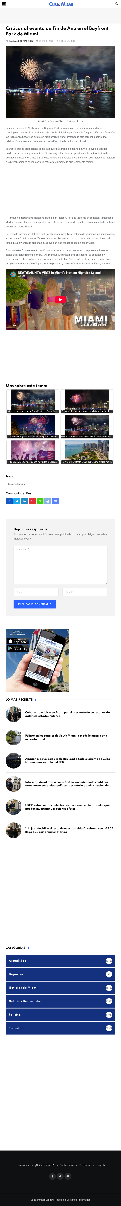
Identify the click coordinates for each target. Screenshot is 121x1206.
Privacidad (85, 1165)
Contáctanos (67, 1165)
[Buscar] (117, 3)
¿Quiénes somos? (45, 1165)
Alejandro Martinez (21, 41)
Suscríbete (23, 1165)
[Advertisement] (60, 189)
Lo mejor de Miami (16, 484)
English (101, 1165)
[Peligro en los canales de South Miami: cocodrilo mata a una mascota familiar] (13, 737)
